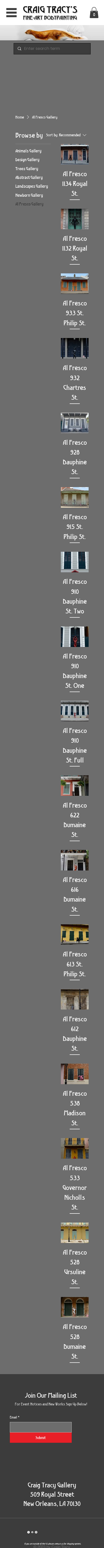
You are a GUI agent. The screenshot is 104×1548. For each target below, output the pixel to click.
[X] (28, 1532)
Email (14, 1417)
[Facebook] (32, 1532)
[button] (94, 12)
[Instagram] (36, 1532)
